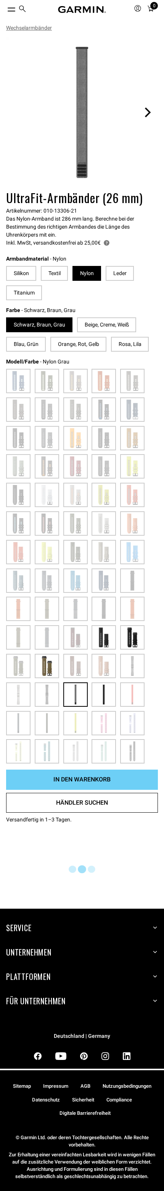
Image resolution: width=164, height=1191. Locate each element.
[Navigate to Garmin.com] (82, 9)
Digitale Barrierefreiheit (85, 1113)
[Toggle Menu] (4, 7)
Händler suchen (82, 802)
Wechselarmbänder (29, 27)
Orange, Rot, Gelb (78, 344)
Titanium (24, 293)
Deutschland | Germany (82, 1036)
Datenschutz (46, 1100)
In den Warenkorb (82, 779)
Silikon (21, 273)
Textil (54, 273)
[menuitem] (22, 9)
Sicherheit (83, 1100)
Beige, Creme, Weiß (107, 325)
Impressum (55, 1086)
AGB (85, 1086)
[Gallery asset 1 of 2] (82, 112)
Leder (120, 273)
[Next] (147, 112)
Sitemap (22, 1086)
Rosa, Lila (130, 344)
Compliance (119, 1100)
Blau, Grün (26, 344)
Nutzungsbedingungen (127, 1086)
